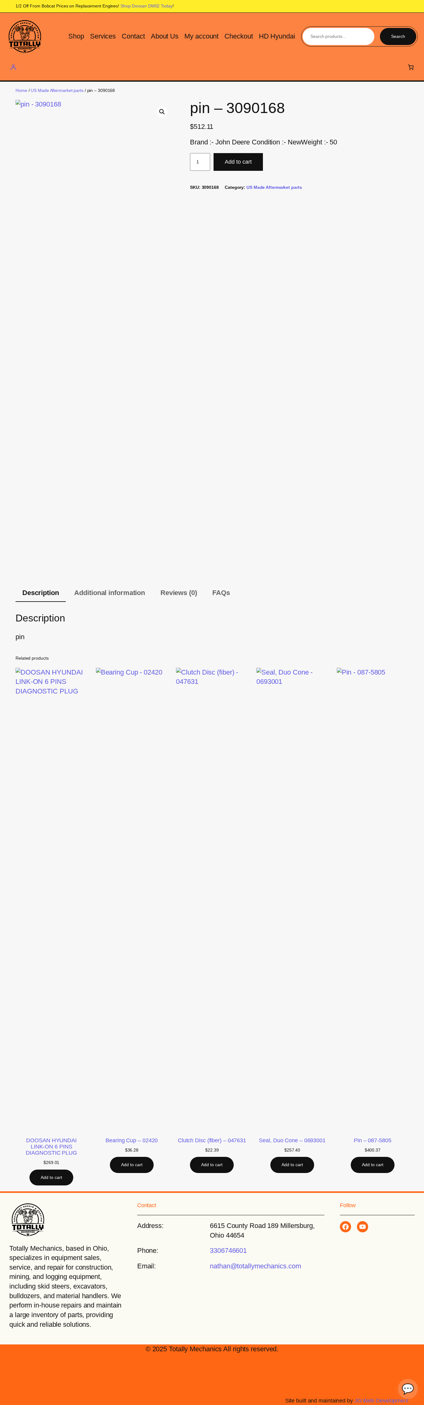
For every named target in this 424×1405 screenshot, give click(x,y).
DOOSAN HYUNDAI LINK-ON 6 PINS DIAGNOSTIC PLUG (51, 1146)
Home (21, 90)
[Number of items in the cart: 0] (411, 67)
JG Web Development (381, 1401)
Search (398, 36)
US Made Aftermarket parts (57, 90)
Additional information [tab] (109, 593)
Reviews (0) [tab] (178, 593)
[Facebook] (345, 1226)
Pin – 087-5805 (372, 1140)
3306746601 (228, 1250)
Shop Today (146, 5)
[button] (162, 111)
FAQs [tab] (221, 593)
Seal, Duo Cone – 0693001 (292, 1140)
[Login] (13, 67)
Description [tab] (40, 593)
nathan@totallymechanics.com (255, 1266)
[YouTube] (362, 1226)
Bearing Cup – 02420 (132, 1140)
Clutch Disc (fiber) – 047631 (212, 1140)
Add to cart (238, 162)
